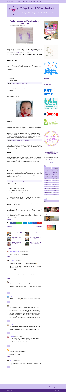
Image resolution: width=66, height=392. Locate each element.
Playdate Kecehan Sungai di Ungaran (18, 181)
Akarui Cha (11, 324)
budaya (55, 190)
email (51, 162)
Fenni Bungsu (12, 296)
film (46, 176)
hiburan (55, 192)
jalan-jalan (47, 170)
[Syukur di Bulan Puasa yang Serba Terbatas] (27, 234)
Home (19, 1)
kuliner (47, 172)
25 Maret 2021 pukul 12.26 (15, 360)
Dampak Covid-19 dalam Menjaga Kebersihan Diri (16, 243)
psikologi (47, 174)
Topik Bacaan (39, 1)
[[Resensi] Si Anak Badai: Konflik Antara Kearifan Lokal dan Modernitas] (51, 220)
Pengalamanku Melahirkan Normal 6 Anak (19, 83)
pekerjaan (55, 174)
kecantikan (54, 176)
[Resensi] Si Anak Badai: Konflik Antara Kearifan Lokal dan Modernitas (51, 223)
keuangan (47, 184)
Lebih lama (39, 226)
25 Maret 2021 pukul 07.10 (18, 305)
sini (49, 159)
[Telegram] (25, 223)
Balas (9, 256)
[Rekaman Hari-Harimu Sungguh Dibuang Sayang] (51, 211)
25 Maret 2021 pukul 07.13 (18, 324)
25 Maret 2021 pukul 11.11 (18, 336)
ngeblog (47, 180)
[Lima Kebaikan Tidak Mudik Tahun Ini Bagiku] (9, 234)
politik (47, 194)
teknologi (55, 168)
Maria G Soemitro (12, 282)
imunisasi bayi (16, 52)
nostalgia (47, 186)
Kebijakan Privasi (32, 1)
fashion (55, 182)
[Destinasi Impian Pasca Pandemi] (9, 239)
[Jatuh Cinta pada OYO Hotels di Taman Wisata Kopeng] (27, 244)
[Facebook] (50, 387)
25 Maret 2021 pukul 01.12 (20, 282)
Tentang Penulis (24, 1)
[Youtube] (54, 387)
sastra (47, 178)
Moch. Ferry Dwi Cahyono (14, 251)
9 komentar (23, 25)
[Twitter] (30, 223)
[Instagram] (56, 387)
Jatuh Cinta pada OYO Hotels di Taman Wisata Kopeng (35, 243)
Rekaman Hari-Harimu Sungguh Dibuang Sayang (50, 213)
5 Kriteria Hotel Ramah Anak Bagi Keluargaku (20, 140)
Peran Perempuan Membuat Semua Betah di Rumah (35, 238)
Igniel (58, 390)
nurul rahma (11, 349)
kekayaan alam (48, 192)
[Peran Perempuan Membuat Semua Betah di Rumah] (27, 239)
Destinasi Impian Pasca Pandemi (16, 238)
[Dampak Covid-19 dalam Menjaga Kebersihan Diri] (9, 244)
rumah (55, 180)
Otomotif (55, 184)
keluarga (9, 219)
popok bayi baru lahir (28, 50)
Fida (10, 360)
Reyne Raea (11, 260)
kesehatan (47, 168)
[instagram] (58, 387)
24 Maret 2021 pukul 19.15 (18, 260)
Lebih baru (10, 226)
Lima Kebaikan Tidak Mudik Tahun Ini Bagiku (17, 233)
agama (47, 182)
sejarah (55, 194)
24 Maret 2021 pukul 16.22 (24, 251)
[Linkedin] (34, 223)
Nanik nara (11, 336)
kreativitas (47, 188)
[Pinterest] (39, 223)
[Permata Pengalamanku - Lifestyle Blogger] (11, 1)
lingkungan (54, 188)
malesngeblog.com (47, 84)
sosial (55, 186)
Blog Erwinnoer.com (47, 82)
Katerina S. (11, 305)
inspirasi (55, 178)
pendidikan (54, 170)
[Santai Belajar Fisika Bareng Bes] (51, 229)
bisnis (47, 190)
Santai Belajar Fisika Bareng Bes (50, 231)
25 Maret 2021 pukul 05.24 (19, 296)
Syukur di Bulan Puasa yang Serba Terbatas (35, 233)
